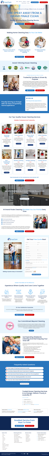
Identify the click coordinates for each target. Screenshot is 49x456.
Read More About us (35, 87)
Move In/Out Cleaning (17, 436)
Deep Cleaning (16, 435)
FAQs (3, 442)
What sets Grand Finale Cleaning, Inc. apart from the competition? (23, 374)
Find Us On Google (25, 397)
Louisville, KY (10, 409)
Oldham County (26, 409)
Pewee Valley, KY (28, 440)
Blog (3, 436)
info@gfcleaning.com (41, 438)
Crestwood (19, 411)
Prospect (35, 411)
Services (24, 1)
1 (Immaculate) (28, 262)
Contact (28, 1)
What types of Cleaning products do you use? (18, 368)
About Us (20, 1)
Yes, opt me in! (28, 269)
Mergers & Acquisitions (5, 444)
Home (17, 1)
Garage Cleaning (16, 441)
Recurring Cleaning (16, 434)
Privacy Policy (34, 267)
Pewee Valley (20, 412)
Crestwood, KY (28, 435)
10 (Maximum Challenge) (29, 263)
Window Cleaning (16, 440)
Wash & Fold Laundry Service (18, 442)
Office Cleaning (16, 438)
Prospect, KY (27, 441)
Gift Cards (3, 443)
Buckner (26, 411)
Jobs (3, 441)
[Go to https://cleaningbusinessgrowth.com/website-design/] (40, 454)
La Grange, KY (28, 436)
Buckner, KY (27, 434)
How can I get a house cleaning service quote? (19, 379)
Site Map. (8, 454)
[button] (25, 1)
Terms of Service (4, 448)
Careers (3, 437)
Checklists (3, 438)
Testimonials (4, 449)
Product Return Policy (5, 445)
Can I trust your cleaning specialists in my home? (19, 376)
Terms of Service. (4, 454)
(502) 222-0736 (27, 404)
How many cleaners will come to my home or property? (21, 371)
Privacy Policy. (13, 453)
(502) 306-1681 (36, 404)
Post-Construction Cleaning (18, 437)
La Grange (23, 411)
